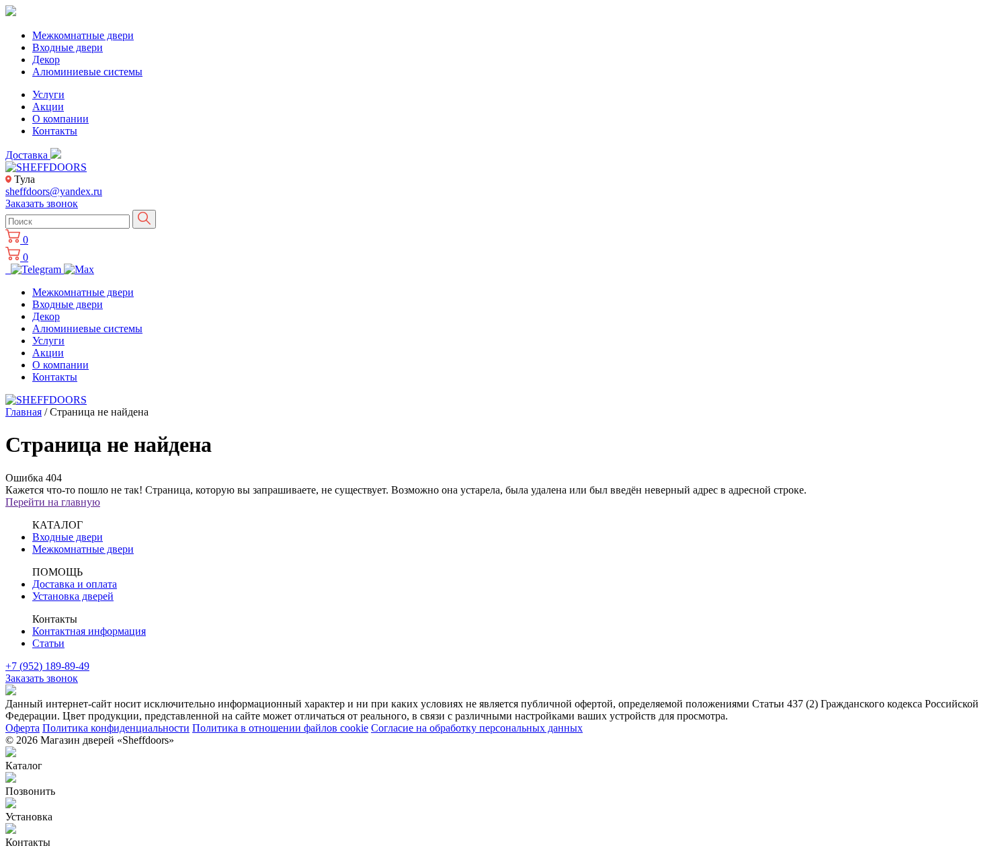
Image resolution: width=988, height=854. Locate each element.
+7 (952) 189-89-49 (47, 666)
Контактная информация (89, 631)
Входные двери (67, 47)
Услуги (48, 94)
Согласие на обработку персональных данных (477, 728)
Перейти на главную (52, 502)
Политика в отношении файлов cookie (280, 728)
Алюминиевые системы (87, 71)
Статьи (48, 643)
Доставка (27, 155)
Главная (23, 412)
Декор (46, 59)
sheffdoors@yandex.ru (53, 191)
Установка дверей (73, 596)
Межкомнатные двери (83, 35)
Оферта (22, 728)
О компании (60, 118)
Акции (48, 106)
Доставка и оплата (74, 584)
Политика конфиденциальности (116, 728)
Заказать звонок (41, 203)
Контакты (54, 131)
